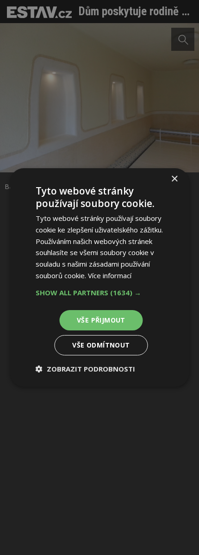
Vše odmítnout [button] (101, 345)
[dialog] (99, 277)
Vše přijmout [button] (101, 320)
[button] (100, 292)
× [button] (174, 179)
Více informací (109, 275)
